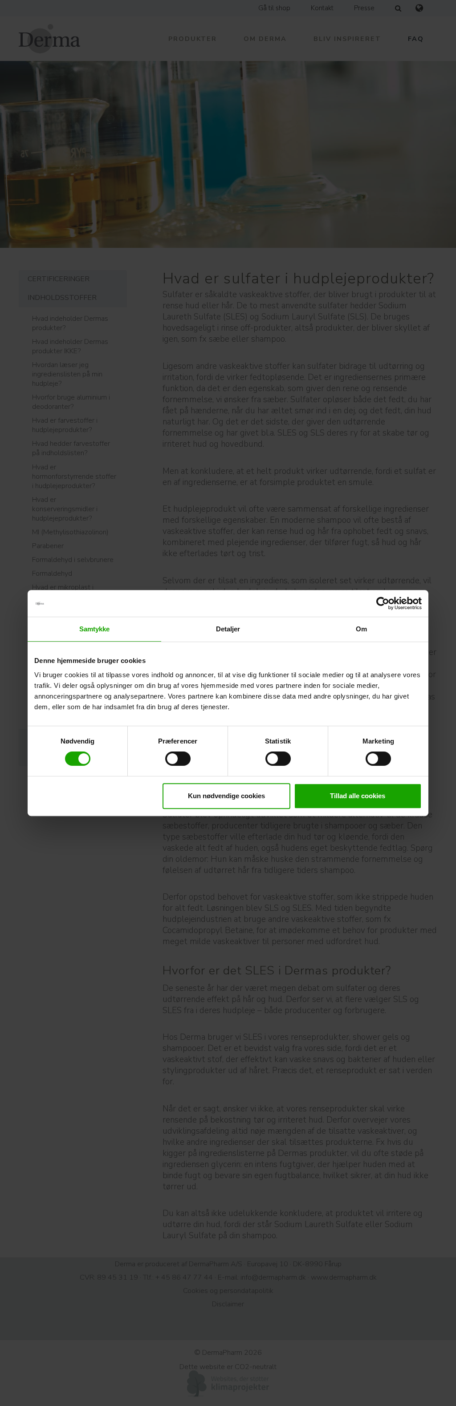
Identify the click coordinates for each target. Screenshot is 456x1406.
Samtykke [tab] (94, 629)
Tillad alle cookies (357, 796)
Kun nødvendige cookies (226, 796)
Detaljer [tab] (228, 629)
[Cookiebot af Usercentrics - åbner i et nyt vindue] (383, 603)
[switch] (178, 758)
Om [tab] (361, 629)
